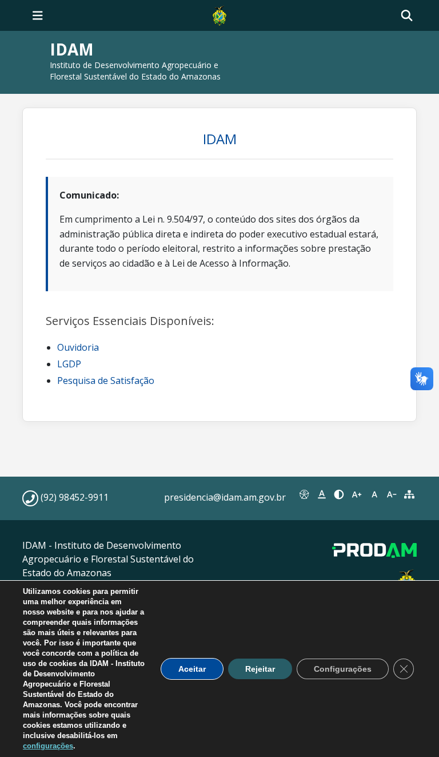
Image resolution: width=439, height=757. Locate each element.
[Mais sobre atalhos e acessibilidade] (304, 494)
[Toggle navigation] (37, 15)
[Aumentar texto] (357, 494)
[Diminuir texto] (392, 494)
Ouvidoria (78, 347)
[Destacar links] (322, 494)
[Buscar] (406, 15)
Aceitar (192, 668)
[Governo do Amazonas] (219, 14)
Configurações (343, 668)
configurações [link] (48, 746)
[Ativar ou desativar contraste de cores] (339, 494)
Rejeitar (260, 668)
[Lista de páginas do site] (409, 494)
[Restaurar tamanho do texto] (374, 494)
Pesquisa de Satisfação (105, 380)
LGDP (69, 364)
